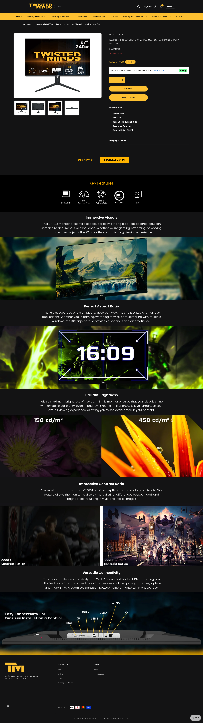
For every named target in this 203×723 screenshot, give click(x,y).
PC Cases (82, 16)
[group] (21, 108)
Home (19, 16)
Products (27, 24)
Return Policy (124, 718)
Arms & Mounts (159, 16)
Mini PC (114, 16)
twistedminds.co (86, 718)
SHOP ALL (181, 16)
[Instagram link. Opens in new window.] (8, 706)
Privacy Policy (112, 718)
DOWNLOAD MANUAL (114, 160)
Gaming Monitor (35, 16)
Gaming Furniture (60, 16)
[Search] (138, 6)
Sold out (128, 88)
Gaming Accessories (133, 16)
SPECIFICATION (85, 160)
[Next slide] (98, 65)
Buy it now (128, 97)
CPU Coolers (99, 16)
